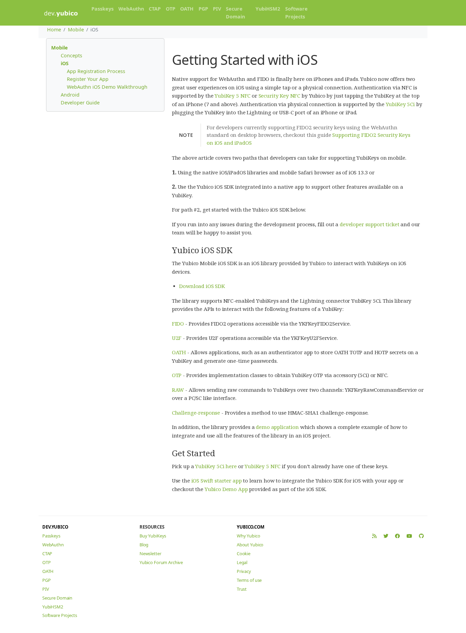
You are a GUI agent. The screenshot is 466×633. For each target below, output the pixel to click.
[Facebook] (397, 536)
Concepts (71, 55)
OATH (186, 8)
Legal (242, 562)
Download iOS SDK (202, 286)
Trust (242, 589)
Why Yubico (248, 536)
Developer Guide (80, 102)
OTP (170, 8)
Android (70, 94)
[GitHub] (421, 536)
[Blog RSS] (374, 536)
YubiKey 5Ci (400, 104)
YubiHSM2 (268, 8)
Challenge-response (196, 412)
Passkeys (102, 8)
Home (54, 29)
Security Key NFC (280, 95)
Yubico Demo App (226, 489)
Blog (144, 545)
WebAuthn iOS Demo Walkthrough (107, 87)
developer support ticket (369, 224)
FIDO (178, 323)
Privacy (244, 571)
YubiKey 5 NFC (232, 95)
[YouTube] (409, 536)
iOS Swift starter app (216, 480)
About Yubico (250, 545)
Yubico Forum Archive (161, 562)
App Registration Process (96, 71)
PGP (203, 8)
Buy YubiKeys (153, 536)
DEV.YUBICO (55, 527)
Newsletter (150, 553)
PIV (217, 8)
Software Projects (296, 12)
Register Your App (87, 79)
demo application (277, 426)
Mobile (76, 29)
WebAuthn (131, 8)
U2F (177, 337)
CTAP (155, 8)
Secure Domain (235, 12)
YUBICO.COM (250, 527)
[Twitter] (385, 536)
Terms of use (249, 580)
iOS (65, 63)
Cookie (243, 553)
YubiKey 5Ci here (216, 466)
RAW (178, 389)
